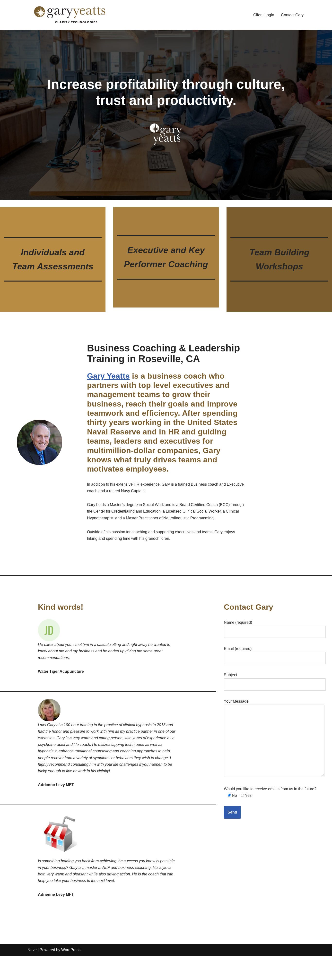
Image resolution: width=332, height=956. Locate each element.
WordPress (70, 950)
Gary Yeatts (108, 376)
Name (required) (238, 622)
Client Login (263, 15)
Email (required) (238, 649)
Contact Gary (292, 15)
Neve (32, 950)
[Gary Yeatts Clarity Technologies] (70, 15)
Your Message (236, 701)
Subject (230, 675)
